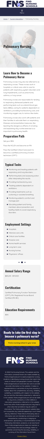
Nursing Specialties (16, 19)
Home (5, 19)
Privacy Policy (22, 436)
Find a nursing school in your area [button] (22, 343)
